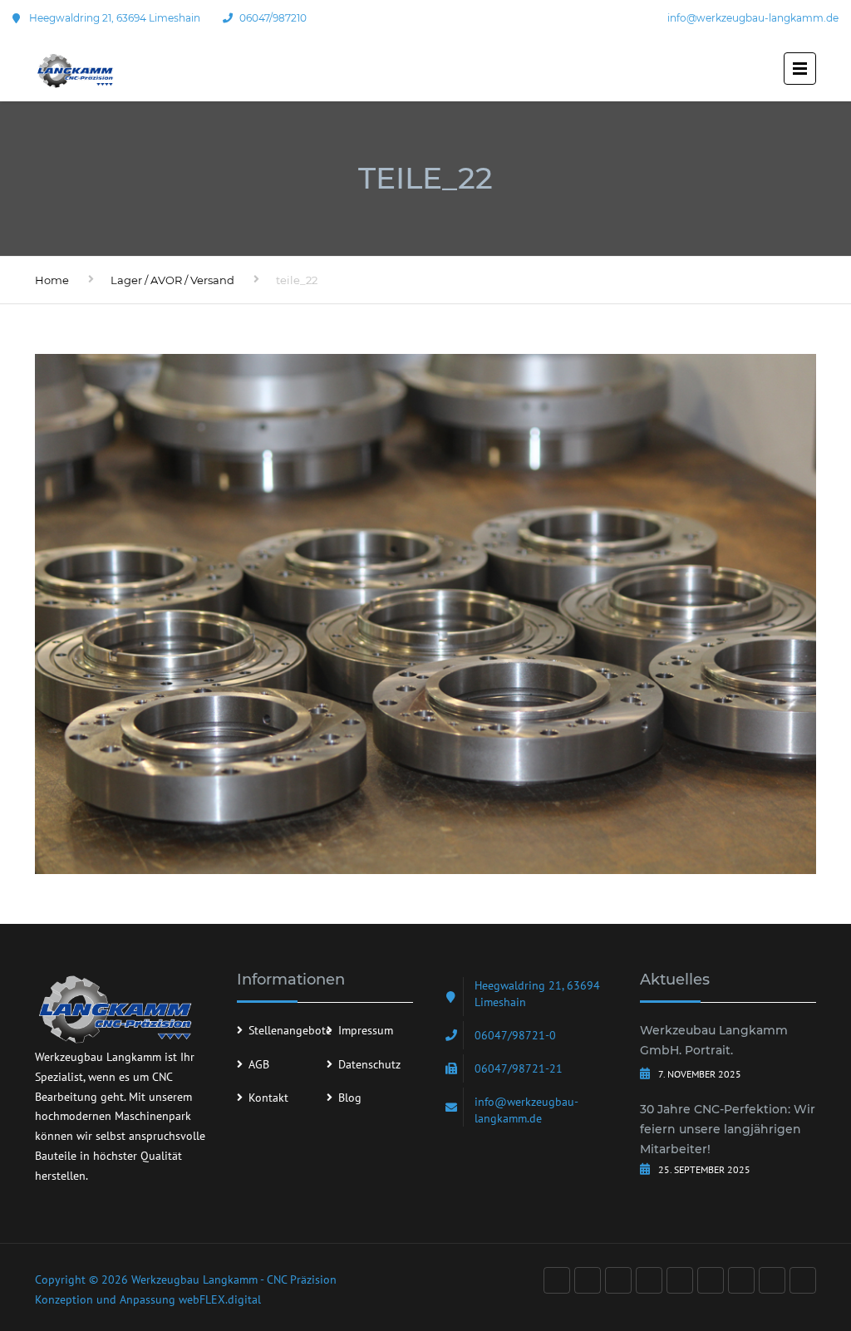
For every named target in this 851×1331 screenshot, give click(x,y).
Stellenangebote (290, 1030)
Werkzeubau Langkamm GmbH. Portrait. (714, 1040)
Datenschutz (369, 1064)
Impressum (365, 1030)
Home (52, 280)
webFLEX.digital (220, 1299)
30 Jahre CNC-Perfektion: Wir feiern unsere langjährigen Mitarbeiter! (727, 1129)
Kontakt (268, 1097)
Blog (350, 1097)
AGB (258, 1064)
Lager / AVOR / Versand (172, 280)
